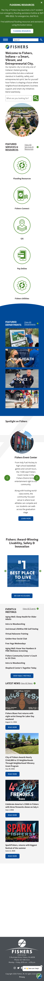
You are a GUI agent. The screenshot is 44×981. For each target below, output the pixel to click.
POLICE (22, 379)
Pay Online (22, 269)
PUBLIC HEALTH (22, 359)
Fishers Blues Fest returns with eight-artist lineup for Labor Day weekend (19, 716)
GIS (22, 239)
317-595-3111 (25, 960)
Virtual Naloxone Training (16, 633)
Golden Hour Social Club (16, 638)
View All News (27, 683)
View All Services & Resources (29, 147)
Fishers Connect (22, 208)
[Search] (41, 40)
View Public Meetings (22, 676)
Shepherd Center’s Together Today (20, 668)
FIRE (22, 400)
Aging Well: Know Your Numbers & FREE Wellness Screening (20, 649)
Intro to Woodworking (15, 624)
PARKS (22, 338)
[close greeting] (41, 966)
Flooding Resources (22, 178)
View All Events (29, 609)
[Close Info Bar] (41, 2)
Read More (12, 727)
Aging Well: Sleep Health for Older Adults (20, 617)
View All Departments (30, 323)
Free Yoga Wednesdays (15, 643)
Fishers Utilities (22, 298)
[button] (21, 526)
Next (40, 571)
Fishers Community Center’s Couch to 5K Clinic (21, 656)
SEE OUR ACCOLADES (22, 596)
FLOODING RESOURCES (22, 31)
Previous (5, 571)
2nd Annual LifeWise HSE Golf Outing (21, 629)
